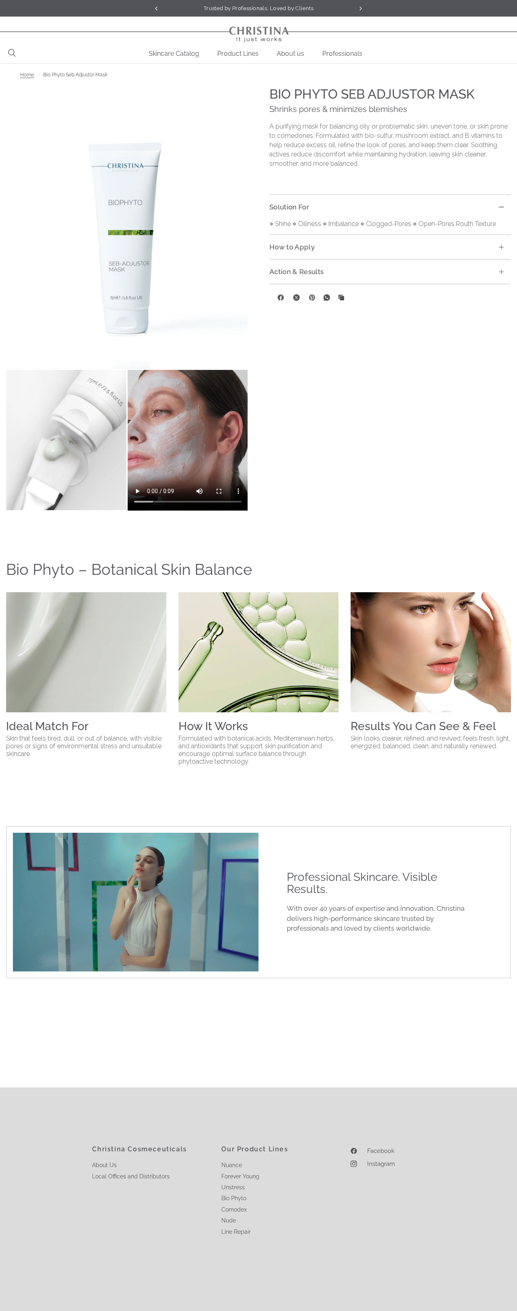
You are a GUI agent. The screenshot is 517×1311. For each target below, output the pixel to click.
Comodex (234, 1209)
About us (290, 53)
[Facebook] (280, 297)
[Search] (10, 53)
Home (27, 75)
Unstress (233, 1187)
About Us (104, 1165)
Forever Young (240, 1176)
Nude (228, 1220)
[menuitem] (177, 54)
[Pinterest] (312, 297)
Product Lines (237, 53)
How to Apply (292, 247)
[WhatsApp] (327, 297)
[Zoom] (127, 228)
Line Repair (236, 1232)
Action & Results (296, 272)
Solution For (289, 207)
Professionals (342, 53)
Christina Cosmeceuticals (139, 1149)
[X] (296, 297)
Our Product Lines (254, 1149)
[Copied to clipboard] (341, 297)
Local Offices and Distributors (131, 1176)
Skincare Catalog (174, 53)
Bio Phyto (233, 1198)
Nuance (231, 1165)
